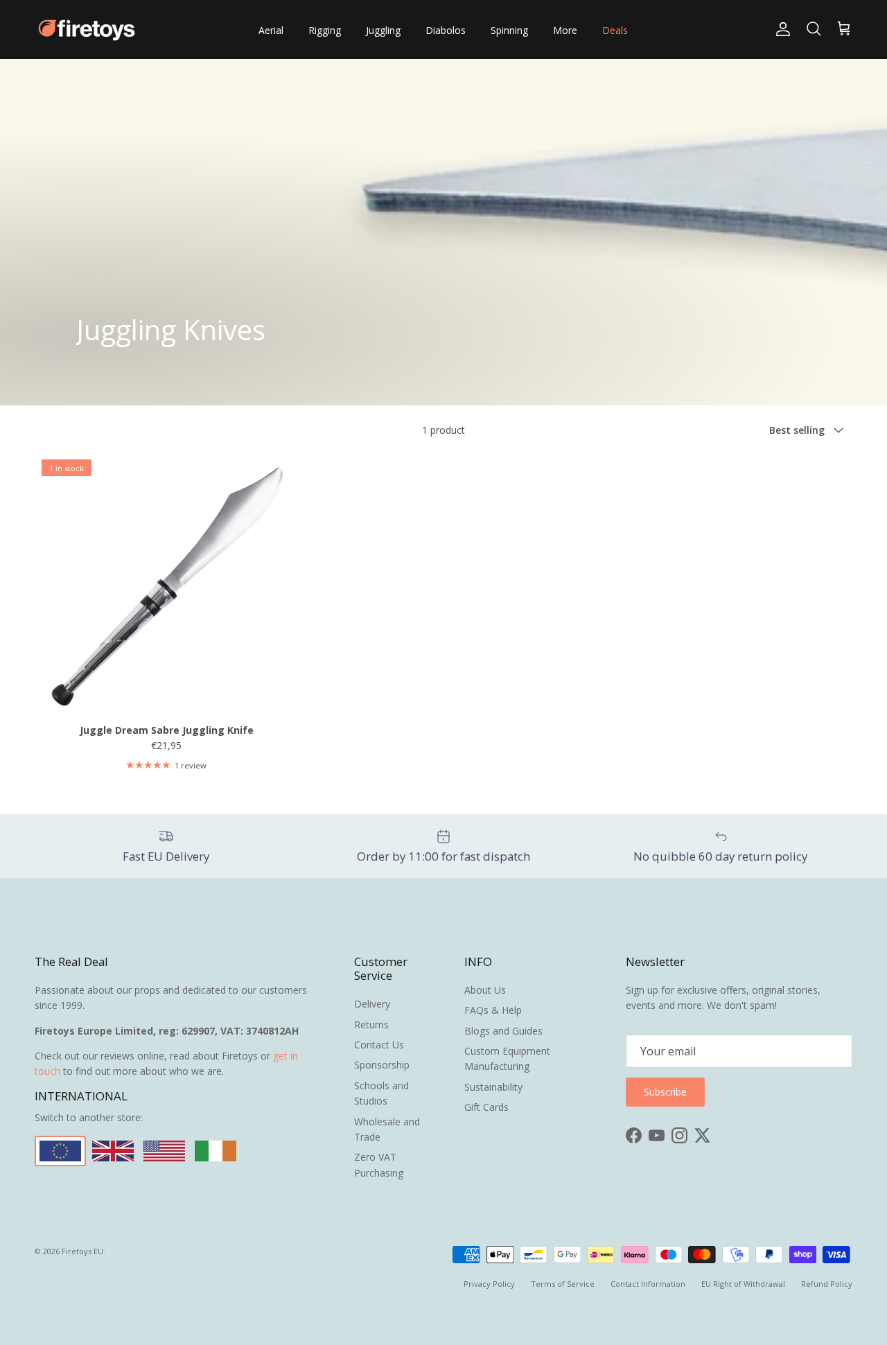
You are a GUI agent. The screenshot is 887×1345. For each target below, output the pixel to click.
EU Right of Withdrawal (743, 1283)
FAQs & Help (493, 1010)
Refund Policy (826, 1283)
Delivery (372, 1003)
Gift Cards (486, 1107)
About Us (485, 989)
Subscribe (665, 1091)
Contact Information (648, 1283)
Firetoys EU (82, 1251)
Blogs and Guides (503, 1030)
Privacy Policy (489, 1283)
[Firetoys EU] (87, 29)
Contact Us (379, 1044)
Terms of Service (563, 1283)
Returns (371, 1024)
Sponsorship (382, 1064)
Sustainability (493, 1086)
